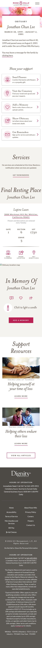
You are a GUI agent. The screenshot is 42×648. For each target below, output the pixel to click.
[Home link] (21, 3)
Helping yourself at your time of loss (21, 385)
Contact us (19, 626)
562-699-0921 (33, 486)
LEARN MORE (21, 396)
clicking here (7, 55)
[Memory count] (11, 297)
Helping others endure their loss (21, 432)
